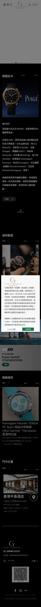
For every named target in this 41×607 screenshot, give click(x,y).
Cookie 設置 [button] (11, 329)
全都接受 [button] (28, 329)
